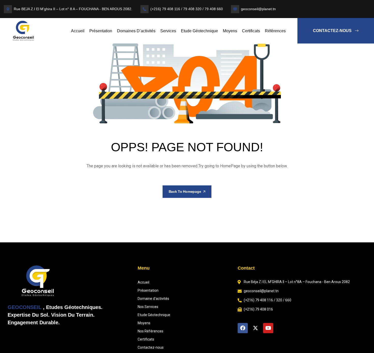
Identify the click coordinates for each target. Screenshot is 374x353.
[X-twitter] (255, 328)
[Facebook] (243, 328)
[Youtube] (268, 328)
